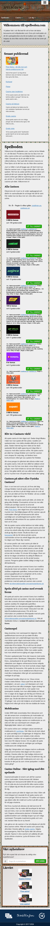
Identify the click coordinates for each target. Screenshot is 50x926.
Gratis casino (11, 116)
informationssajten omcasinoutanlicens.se (20, 618)
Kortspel (9, 81)
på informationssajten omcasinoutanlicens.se (27, 583)
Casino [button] (18, 17)
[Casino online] (25, 873)
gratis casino (30, 829)
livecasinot (9, 535)
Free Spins (13, 509)
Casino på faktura (12, 104)
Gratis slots (10, 128)
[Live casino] (25, 898)
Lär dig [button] (31, 17)
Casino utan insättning (14, 91)
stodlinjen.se (36, 205)
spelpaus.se (25, 208)
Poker (8, 86)
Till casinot (35, 226)
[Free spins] (25, 885)
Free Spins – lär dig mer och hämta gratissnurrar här (16, 68)
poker (23, 684)
